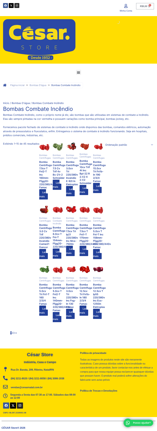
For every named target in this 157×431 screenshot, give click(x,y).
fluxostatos (40, 131)
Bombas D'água (38, 85)
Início (6, 103)
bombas (107, 127)
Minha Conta (126, 11)
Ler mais (42, 194)
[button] (78, 72)
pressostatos (23, 131)
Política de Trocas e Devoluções (98, 390)
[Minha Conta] (126, 6)
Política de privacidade (93, 353)
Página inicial (17, 85)
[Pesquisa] (115, 22)
